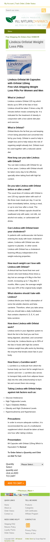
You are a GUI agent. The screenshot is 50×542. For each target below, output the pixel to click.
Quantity (10, 464)
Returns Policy (10, 527)
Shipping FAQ (9, 524)
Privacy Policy (30, 530)
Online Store (29, 539)
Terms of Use (30, 533)
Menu (10, 31)
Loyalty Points (9, 530)
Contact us (8, 514)
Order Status (31, 4)
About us (7, 508)
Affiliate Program (31, 514)
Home (6, 505)
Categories (29, 508)
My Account (9, 4)
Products (28, 505)
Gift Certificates (31, 511)
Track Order (19, 4)
